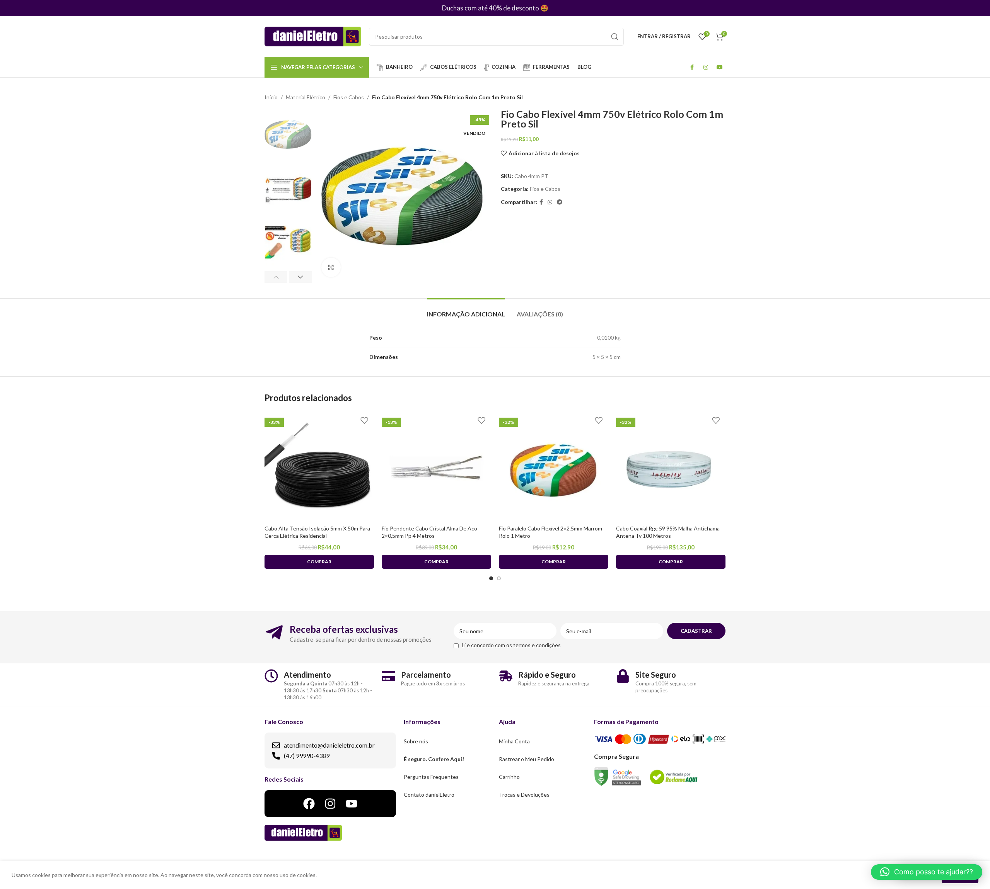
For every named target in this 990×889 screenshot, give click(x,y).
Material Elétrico (305, 97)
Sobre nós (416, 741)
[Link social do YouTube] (719, 67)
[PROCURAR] (615, 37)
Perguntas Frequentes (431, 776)
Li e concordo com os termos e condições (511, 645)
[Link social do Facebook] (692, 67)
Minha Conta (514, 741)
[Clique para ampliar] (331, 267)
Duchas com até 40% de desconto (490, 8)
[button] (926, 872)
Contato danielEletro (429, 794)
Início (271, 97)
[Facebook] (309, 803)
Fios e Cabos (348, 97)
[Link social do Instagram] (706, 67)
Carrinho (509, 776)
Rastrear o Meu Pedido (526, 759)
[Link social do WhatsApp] (550, 202)
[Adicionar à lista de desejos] (364, 420)
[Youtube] (351, 803)
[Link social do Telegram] (560, 202)
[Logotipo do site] (313, 35)
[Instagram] (330, 803)
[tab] (466, 310)
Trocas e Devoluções (524, 794)
